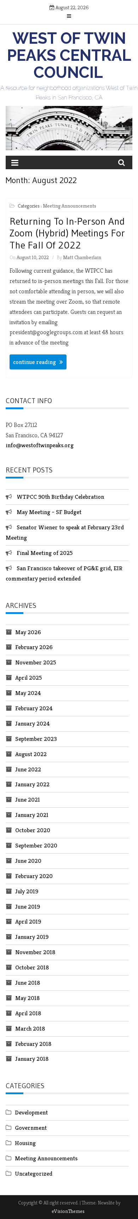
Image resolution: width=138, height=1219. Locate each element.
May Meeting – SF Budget (49, 512)
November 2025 (35, 662)
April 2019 (28, 921)
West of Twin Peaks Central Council (69, 55)
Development (31, 1112)
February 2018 (33, 1044)
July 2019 (26, 891)
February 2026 (34, 647)
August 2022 (31, 754)
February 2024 (34, 708)
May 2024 (28, 693)
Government (31, 1128)
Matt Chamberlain (82, 257)
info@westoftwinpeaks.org (40, 445)
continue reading (34, 362)
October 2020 (32, 830)
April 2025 (28, 677)
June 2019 (27, 906)
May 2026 (28, 632)
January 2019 (31, 937)
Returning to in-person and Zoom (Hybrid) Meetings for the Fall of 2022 (67, 233)
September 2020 (36, 845)
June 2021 (27, 799)
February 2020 (34, 876)
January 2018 (31, 1059)
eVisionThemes (68, 1211)
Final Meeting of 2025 (45, 553)
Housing (25, 1143)
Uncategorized (33, 1173)
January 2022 (32, 784)
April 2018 (28, 1013)
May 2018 (27, 998)
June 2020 (28, 861)
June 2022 (28, 769)
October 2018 (32, 967)
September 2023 (36, 739)
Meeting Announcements (69, 206)
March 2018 (30, 1028)
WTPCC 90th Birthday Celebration (60, 497)
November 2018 (35, 952)
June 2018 (27, 983)
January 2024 (32, 723)
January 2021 (31, 815)
